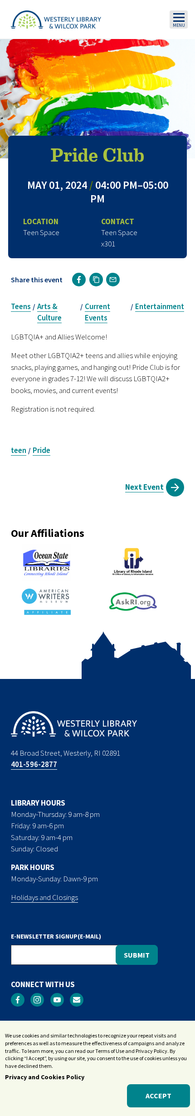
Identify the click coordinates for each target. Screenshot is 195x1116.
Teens (21, 306)
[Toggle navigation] (179, 19)
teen (18, 450)
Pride (41, 450)
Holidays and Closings (44, 897)
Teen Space (119, 232)
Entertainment (159, 306)
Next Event (144, 487)
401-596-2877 (34, 764)
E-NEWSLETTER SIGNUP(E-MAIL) (56, 936)
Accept (158, 1095)
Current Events (97, 312)
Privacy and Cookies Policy (44, 1077)
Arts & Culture (49, 312)
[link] (79, 279)
